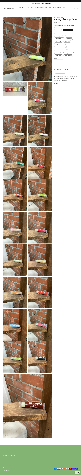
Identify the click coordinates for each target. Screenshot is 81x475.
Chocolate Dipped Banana (61, 53)
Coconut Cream (59, 33)
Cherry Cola (67, 41)
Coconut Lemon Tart (60, 47)
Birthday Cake (68, 33)
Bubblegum (67, 50)
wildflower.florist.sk (68, 471)
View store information (60, 73)
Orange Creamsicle (72, 47)
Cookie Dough (58, 41)
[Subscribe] (24, 459)
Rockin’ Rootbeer (68, 55)
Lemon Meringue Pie (60, 44)
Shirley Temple (59, 50)
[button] (71, 8)
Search (40, 452)
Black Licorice (73, 53)
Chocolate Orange (59, 38)
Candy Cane (64, 36)
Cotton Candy (58, 55)
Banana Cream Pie (68, 30)
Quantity (55, 58)
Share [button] (57, 83)
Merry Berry (69, 38)
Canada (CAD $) (7, 470)
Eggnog (57, 36)
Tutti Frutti (58, 30)
